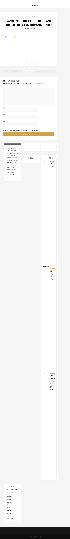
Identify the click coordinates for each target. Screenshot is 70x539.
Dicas (52, 161)
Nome (5, 107)
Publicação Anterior (13, 71)
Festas (8, 513)
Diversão (9, 505)
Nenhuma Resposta (30, 28)
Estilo (8, 510)
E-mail (5, 114)
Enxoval (52, 268)
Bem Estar (9, 494)
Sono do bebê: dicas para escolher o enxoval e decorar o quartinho (52, 275)
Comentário (6, 87)
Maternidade (10, 516)
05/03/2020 (35, 17)
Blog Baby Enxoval (35, 5)
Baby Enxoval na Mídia (12, 489)
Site (4, 121)
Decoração (9, 499)
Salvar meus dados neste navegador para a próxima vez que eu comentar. (20, 130)
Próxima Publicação (44, 71)
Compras (9, 496)
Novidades (9, 518)
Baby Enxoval (25, 17)
